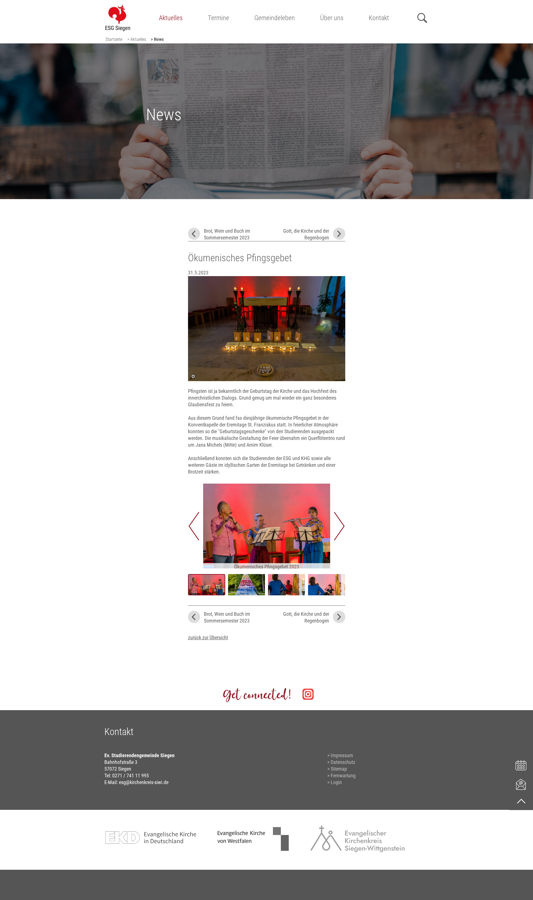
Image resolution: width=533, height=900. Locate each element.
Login (336, 782)
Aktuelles (171, 18)
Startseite (113, 39)
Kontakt (379, 18)
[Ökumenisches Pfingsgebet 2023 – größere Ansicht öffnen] (266, 328)
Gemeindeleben (274, 18)
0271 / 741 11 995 (130, 775)
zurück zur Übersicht (208, 637)
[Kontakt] (521, 784)
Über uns (332, 18)
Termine (218, 18)
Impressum (342, 755)
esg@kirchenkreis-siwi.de (143, 782)
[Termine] (521, 764)
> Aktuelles (136, 39)
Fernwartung (343, 775)
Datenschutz (343, 762)
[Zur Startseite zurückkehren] (117, 7)
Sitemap (339, 769)
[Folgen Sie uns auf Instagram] (308, 694)
